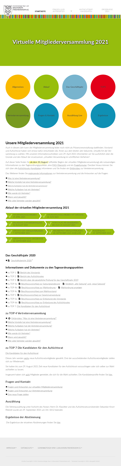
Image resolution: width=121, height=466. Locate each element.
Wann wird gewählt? (17, 197)
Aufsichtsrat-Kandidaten (86, 10)
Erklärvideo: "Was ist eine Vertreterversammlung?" (34, 319)
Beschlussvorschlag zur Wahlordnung (38, 288)
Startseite (40, 11)
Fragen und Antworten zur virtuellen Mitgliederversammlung (35, 387)
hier (58, 423)
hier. (110, 375)
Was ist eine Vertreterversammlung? (24, 178)
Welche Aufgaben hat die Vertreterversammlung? (27, 186)
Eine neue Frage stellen (18, 395)
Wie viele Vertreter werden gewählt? (24, 201)
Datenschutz (26, 448)
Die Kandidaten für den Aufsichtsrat (33, 306)
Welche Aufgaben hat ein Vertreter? (24, 190)
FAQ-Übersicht (59, 165)
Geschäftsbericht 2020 (21, 261)
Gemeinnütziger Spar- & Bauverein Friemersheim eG (59, 448)
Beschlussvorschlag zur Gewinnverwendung (40, 295)
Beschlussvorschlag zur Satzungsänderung (40, 284)
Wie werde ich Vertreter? (19, 193)
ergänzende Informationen (40, 173)
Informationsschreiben (25, 215)
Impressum (10, 448)
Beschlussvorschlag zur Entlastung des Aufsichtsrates (45, 303)
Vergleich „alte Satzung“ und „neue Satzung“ (85, 284)
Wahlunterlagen (34, 231)
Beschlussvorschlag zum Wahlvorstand (38, 291)
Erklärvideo (75, 168)
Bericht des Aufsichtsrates (32, 276)
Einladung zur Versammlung (27, 223)
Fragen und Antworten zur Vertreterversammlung (30, 391)
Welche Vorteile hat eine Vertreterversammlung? (29, 182)
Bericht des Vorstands (30, 273)
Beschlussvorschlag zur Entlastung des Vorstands (43, 299)
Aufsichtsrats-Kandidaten (29, 168)
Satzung (79, 215)
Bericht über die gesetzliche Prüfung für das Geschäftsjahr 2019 (49, 280)
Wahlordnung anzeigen (71, 288)
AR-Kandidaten (71, 223)
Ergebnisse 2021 (107, 10)
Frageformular (80, 165)
